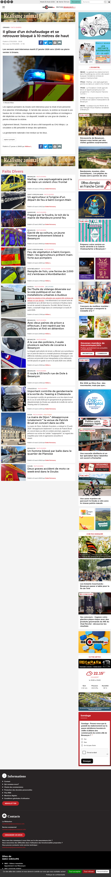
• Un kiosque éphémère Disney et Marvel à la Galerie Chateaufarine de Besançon (94, 100)
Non (85, 742)
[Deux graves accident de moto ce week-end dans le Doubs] (13, 472)
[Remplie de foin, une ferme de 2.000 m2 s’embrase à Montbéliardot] (13, 275)
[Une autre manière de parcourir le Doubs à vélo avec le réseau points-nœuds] (94, 485)
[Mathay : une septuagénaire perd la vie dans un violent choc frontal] (13, 183)
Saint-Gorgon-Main (35, 194)
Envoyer (87, 761)
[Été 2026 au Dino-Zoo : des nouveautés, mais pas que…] (94, 369)
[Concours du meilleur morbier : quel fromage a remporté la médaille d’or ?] (94, 293)
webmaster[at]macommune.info (13, 847)
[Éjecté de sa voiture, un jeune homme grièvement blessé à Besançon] (13, 236)
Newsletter (10, 803)
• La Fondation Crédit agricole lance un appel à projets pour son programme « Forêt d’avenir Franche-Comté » (94, 91)
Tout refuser (89, 871)
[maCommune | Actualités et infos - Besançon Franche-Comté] (49, 7)
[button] (105, 2)
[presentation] (80, 546)
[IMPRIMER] (59, 42)
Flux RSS (7, 793)
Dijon (29, 414)
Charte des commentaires (13, 787)
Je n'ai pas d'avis (90, 745)
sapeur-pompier (9, 139)
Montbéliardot (33, 269)
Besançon (31, 176)
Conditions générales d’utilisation (17, 798)
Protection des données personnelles (18, 790)
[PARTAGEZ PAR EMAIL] (55, 42)
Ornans (6, 27)
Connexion (102, 353)
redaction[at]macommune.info (13, 824)
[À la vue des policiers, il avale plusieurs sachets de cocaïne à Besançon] (13, 345)
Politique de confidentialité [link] (55, 875)
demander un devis (13, 835)
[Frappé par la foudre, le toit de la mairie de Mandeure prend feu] (13, 218)
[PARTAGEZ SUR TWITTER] (45, 42)
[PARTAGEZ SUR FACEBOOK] (41, 42)
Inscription (87, 353)
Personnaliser (102, 871)
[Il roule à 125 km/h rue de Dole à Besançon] (13, 377)
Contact (7, 781)
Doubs (30, 466)
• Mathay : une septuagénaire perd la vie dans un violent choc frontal (94, 83)
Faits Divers (16, 27)
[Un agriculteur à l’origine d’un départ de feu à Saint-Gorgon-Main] (13, 200)
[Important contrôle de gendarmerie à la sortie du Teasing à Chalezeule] (13, 395)
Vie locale (49, 286)
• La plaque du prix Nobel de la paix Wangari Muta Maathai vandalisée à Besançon (94, 108)
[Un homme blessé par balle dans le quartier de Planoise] (13, 454)
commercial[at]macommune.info (14, 829)
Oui (85, 739)
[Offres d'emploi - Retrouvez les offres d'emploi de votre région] (94, 189)
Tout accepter (74, 871)
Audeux (30, 286)
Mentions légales (10, 795)
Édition (59, 7)
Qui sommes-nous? (11, 784)
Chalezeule (32, 388)
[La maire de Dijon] (13, 421)
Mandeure (31, 212)
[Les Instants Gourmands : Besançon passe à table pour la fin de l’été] (94, 570)
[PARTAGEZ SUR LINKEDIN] (50, 42)
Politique (48, 414)
